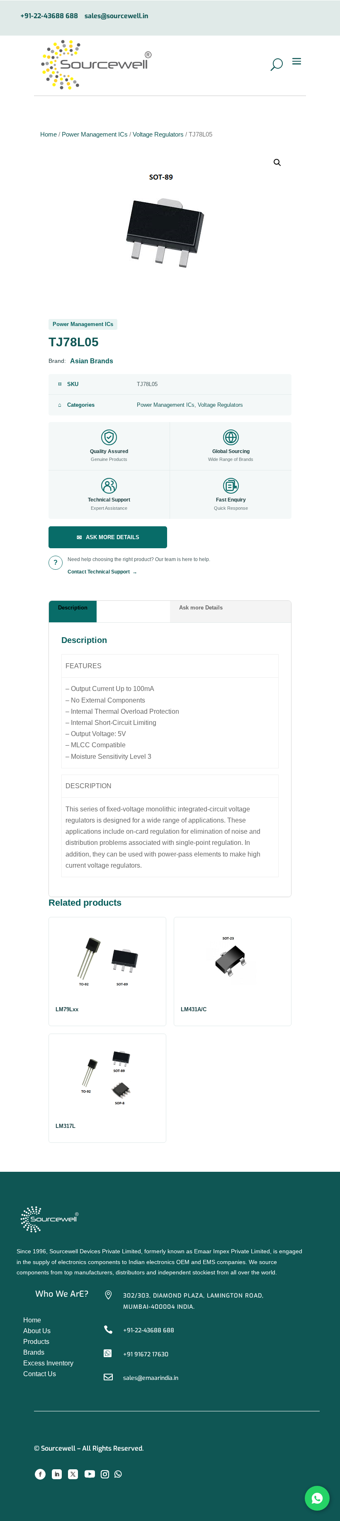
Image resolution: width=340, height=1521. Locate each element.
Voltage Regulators (158, 134)
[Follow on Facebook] (40, 1474)
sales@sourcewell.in (116, 16)
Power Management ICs (95, 134)
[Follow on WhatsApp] (118, 1474)
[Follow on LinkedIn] (57, 1474)
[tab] (109, 611)
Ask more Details (201, 608)
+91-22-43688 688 (49, 16)
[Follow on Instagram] (105, 1474)
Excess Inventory (48, 1363)
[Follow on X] (73, 1474)
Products (36, 1341)
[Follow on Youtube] (89, 1474)
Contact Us (39, 1373)
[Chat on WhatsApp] (317, 1498)
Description (72, 608)
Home (48, 134)
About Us (37, 1330)
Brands (33, 1352)
